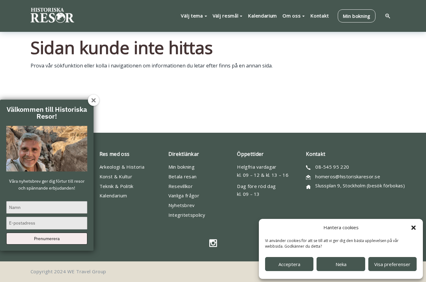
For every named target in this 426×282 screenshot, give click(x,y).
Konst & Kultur (115, 176)
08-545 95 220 (332, 167)
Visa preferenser (392, 264)
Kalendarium (113, 195)
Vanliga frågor (183, 195)
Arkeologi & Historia (121, 167)
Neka (341, 264)
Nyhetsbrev (181, 205)
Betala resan (182, 176)
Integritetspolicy (187, 215)
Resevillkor (180, 186)
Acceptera (289, 264)
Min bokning (181, 167)
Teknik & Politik (116, 186)
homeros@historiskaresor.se (347, 176)
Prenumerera (47, 238)
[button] (413, 228)
